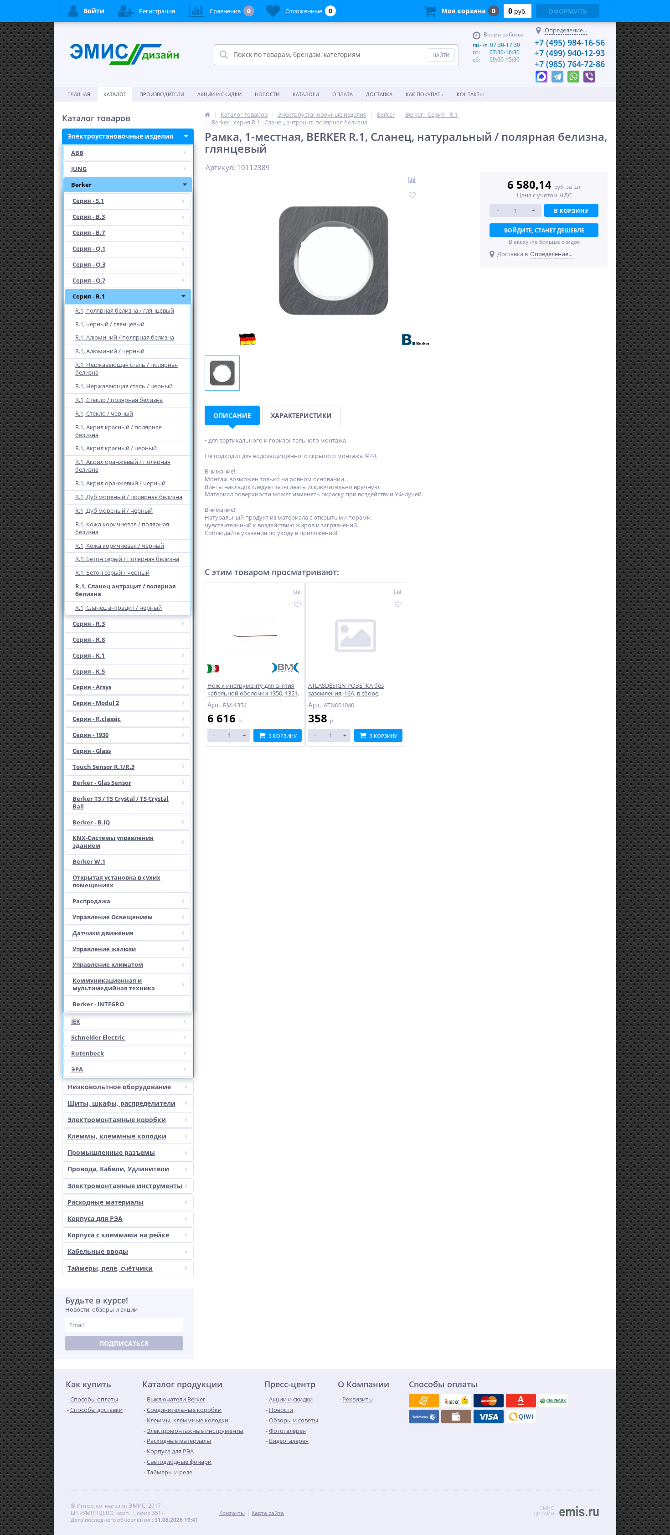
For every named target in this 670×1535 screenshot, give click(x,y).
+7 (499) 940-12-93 (570, 52)
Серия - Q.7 (88, 280)
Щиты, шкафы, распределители (121, 1103)
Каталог (114, 94)
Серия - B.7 (88, 232)
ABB (77, 153)
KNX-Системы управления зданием (113, 842)
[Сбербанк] (456, 1416)
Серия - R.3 (88, 623)
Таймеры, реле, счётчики (110, 1268)
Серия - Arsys (91, 687)
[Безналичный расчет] (521, 1416)
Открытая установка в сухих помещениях (116, 881)
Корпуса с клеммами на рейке (118, 1235)
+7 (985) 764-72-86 (570, 63)
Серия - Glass (91, 751)
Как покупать (424, 94)
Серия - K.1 (88, 655)
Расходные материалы (105, 1202)
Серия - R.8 (88, 639)
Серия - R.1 (88, 296)
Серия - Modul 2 (95, 703)
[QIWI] (553, 1400)
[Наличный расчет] (489, 1416)
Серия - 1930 (90, 735)
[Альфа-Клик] (424, 1416)
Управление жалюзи (104, 949)
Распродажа (91, 901)
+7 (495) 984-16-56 (570, 42)
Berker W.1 (88, 861)
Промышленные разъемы (111, 1152)
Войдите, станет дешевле (544, 230)
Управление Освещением (112, 917)
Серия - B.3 (88, 216)
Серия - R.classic (96, 719)
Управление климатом (107, 964)
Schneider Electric (98, 1037)
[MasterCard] (456, 1400)
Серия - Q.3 (88, 264)
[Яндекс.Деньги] (521, 1400)
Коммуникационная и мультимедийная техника (113, 984)
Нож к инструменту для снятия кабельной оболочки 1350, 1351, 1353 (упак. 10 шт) (253, 693)
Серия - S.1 (88, 200)
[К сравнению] (297, 592)
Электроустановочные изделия (120, 136)
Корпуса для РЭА (95, 1218)
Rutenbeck (87, 1053)
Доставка (379, 94)
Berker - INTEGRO (98, 1004)
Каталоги (306, 94)
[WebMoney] (489, 1400)
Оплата (342, 94)
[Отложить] (297, 605)
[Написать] (541, 74)
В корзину (571, 210)
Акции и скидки (219, 94)
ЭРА (77, 1069)
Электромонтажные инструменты (124, 1185)
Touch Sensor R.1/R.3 (103, 766)
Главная (78, 94)
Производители (161, 94)
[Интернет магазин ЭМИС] (207, 114)
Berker (81, 184)
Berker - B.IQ (91, 822)
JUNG (79, 169)
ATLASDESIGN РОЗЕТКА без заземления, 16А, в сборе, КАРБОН (346, 693)
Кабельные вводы (97, 1251)
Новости (267, 94)
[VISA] (424, 1400)
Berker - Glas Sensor (101, 782)
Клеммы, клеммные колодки (116, 1136)
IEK (75, 1021)
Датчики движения (103, 933)
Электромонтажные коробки (116, 1119)
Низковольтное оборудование (119, 1086)
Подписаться (124, 1343)
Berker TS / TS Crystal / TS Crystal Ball (120, 802)
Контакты (470, 94)
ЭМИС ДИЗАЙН (544, 1510)
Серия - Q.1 (88, 248)
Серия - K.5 (88, 671)
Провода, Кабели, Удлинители (118, 1168)
